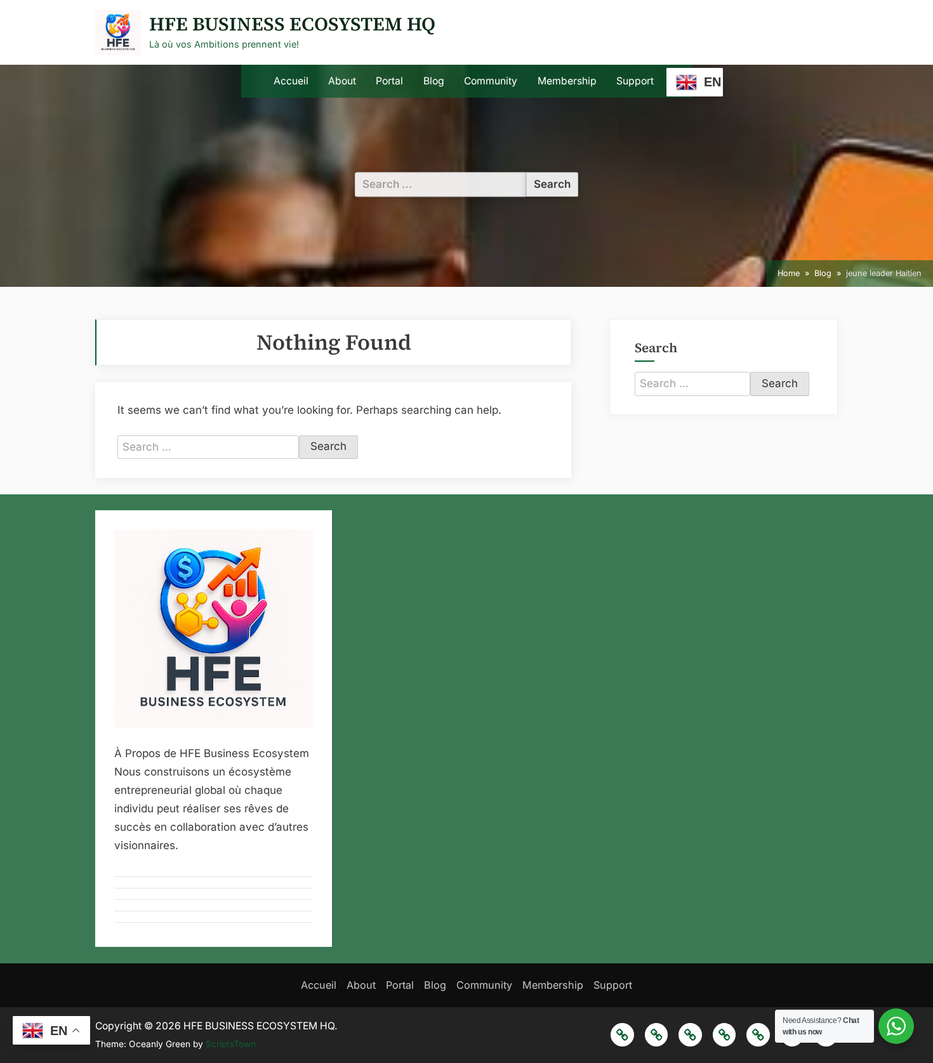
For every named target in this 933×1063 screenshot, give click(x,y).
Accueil (291, 81)
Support (635, 81)
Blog (433, 81)
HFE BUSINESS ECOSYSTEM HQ (292, 24)
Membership (567, 81)
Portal (389, 81)
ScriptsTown (231, 1044)
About (342, 81)
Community (490, 81)
